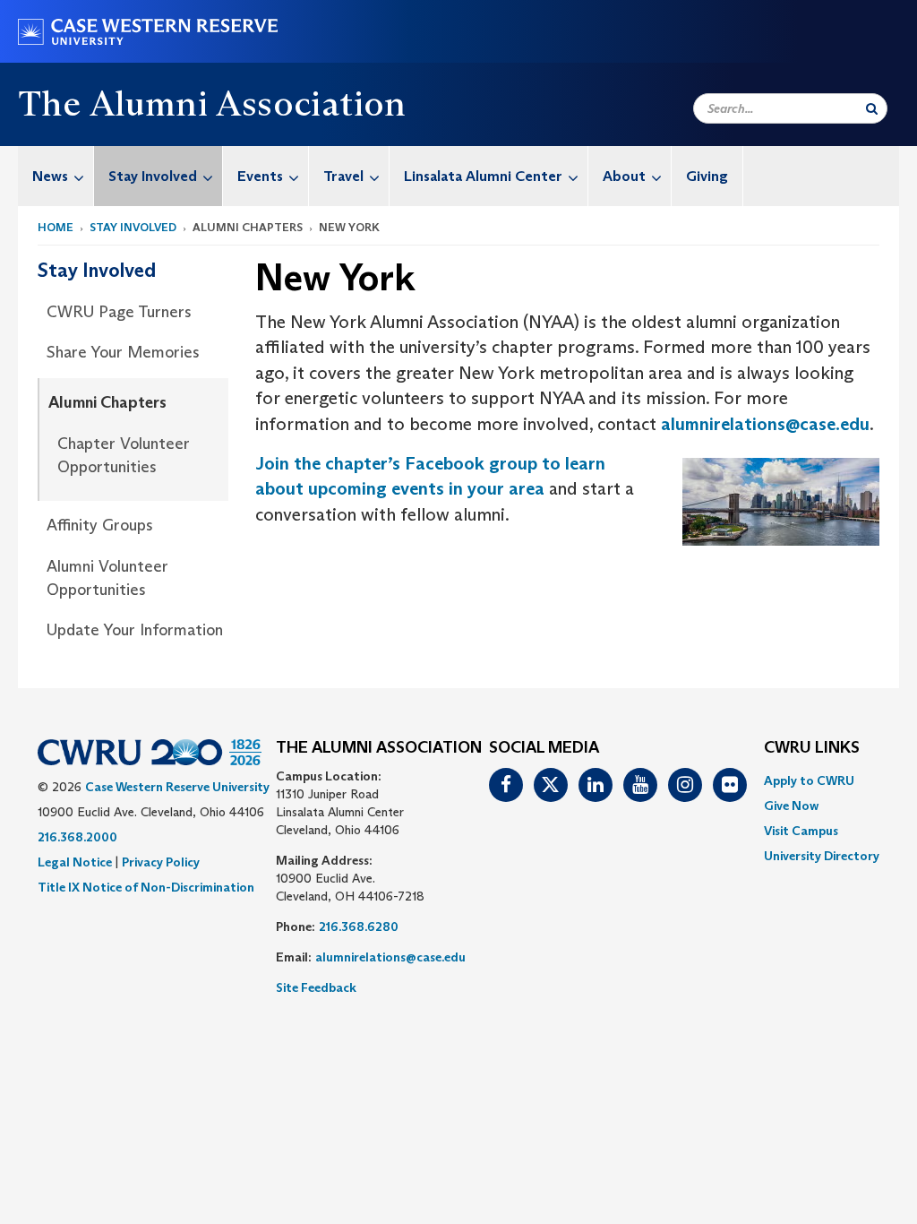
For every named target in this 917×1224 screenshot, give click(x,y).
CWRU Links (812, 748)
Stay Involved (152, 176)
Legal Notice (75, 862)
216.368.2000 (77, 837)
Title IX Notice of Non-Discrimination (146, 887)
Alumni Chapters (107, 402)
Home (55, 227)
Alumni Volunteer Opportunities (107, 577)
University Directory (821, 856)
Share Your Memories (123, 352)
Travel (343, 176)
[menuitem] (56, 176)
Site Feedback (316, 987)
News (50, 176)
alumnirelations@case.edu (765, 424)
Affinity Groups (100, 525)
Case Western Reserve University (177, 787)
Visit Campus (801, 831)
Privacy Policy (161, 862)
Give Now (791, 805)
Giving (707, 176)
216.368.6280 (359, 926)
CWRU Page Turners (119, 312)
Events (260, 176)
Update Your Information (135, 630)
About (624, 176)
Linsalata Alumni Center (483, 176)
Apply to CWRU (809, 780)
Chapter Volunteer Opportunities (123, 455)
